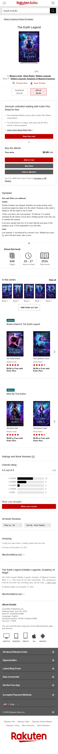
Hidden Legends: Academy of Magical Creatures (33, 79)
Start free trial (29, 136)
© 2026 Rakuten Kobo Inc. (14, 712)
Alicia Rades (29, 76)
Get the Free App (11, 685)
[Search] (53, 10)
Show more (50, 582)
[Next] (54, 351)
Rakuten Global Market (42, 721)
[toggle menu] (4, 3)
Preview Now (21, 83)
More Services (28, 725)
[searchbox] (29, 10)
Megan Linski (16, 76)
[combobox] (12, 525)
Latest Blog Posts (12, 668)
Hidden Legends (43, 76)
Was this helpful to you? (12, 554)
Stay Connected (11, 677)
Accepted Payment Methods (17, 695)
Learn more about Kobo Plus (19, 130)
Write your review (29, 506)
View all (52, 280)
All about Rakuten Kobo (15, 652)
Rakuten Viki (9, 721)
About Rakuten (43, 725)
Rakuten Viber (23, 721)
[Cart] (52, 3)
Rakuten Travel (12, 725)
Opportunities (10, 660)
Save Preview (39, 83)
